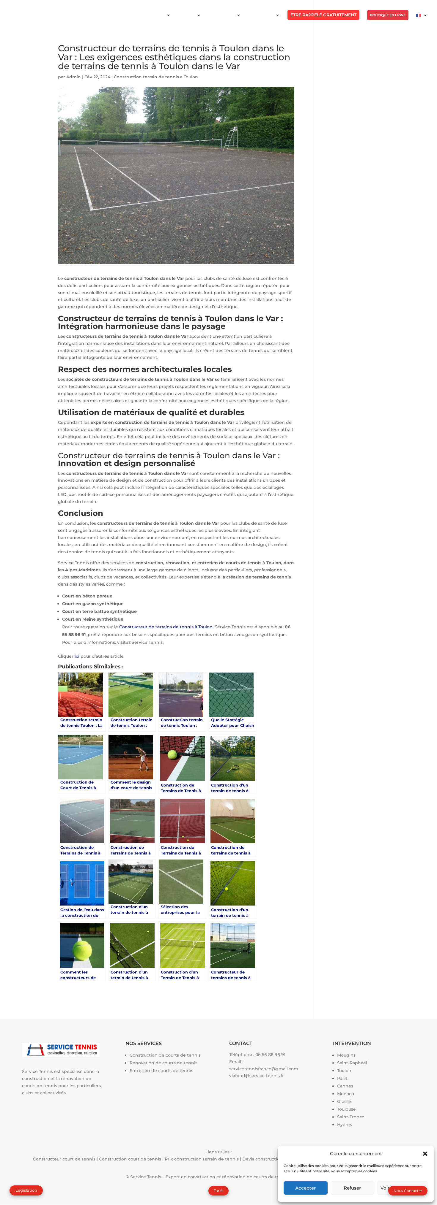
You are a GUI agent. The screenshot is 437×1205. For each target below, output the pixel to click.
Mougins (346, 1055)
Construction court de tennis (130, 1159)
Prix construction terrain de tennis (202, 1159)
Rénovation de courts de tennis (163, 1063)
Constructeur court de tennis (64, 1159)
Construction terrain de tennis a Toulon (156, 77)
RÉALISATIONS (261, 15)
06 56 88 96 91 (270, 1054)
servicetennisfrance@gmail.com (263, 1068)
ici (77, 656)
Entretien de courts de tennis (161, 1070)
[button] (425, 1154)
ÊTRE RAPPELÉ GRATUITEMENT (323, 15)
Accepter (305, 1188)
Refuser (352, 1188)
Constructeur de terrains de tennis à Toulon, (166, 627)
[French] (421, 20)
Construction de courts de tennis (165, 1055)
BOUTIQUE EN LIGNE (387, 15)
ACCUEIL (157, 15)
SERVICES (186, 15)
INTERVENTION (222, 15)
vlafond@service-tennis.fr (256, 1075)
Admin (73, 77)
